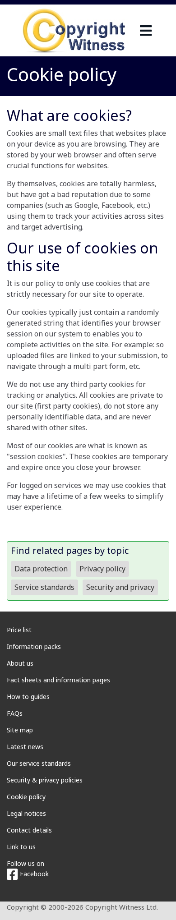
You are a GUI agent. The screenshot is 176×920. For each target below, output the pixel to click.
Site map (20, 730)
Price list (19, 630)
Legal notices (26, 813)
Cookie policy (26, 796)
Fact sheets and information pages (58, 680)
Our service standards (39, 763)
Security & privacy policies (45, 780)
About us (20, 663)
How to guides (28, 696)
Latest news (25, 746)
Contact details (29, 830)
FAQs (15, 713)
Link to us (21, 846)
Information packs (34, 646)
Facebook (33, 873)
